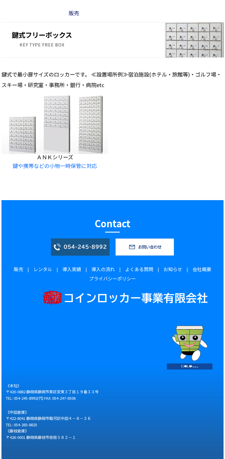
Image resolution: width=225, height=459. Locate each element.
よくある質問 (139, 269)
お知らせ (172, 269)
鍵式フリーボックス (63, 5)
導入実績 (71, 269)
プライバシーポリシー (112, 278)
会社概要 (201, 269)
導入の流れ (103, 269)
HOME (11, 5)
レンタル (42, 269)
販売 (29, 5)
